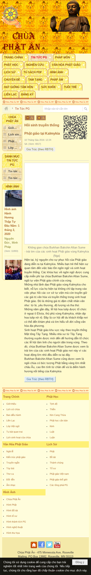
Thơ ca (10, 474)
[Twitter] (49, 548)
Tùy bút (10, 468)
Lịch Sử (52, 444)
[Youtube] (57, 548)
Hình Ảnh (12, 186)
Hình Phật (11, 504)
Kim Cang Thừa (58, 415)
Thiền (52, 409)
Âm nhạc (10, 485)
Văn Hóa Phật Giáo (15, 444)
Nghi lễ (9, 451)
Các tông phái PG (59, 485)
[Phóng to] (41, 118)
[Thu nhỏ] (29, 118)
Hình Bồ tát (12, 510)
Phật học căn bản (59, 420)
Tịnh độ (53, 404)
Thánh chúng (56, 462)
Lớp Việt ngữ (12, 426)
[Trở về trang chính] (34, 548)
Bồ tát (53, 457)
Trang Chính (11, 396)
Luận (52, 437)
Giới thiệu (11, 404)
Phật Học (52, 396)
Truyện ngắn (12, 462)
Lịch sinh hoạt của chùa (18, 437)
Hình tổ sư (11, 516)
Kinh (52, 426)
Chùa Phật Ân (13, 499)
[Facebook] (41, 548)
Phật (52, 451)
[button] (15, 57)
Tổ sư (53, 468)
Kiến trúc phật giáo (15, 457)
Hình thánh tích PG (16, 521)
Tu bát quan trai (14, 431)
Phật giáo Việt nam (59, 474)
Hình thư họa (13, 533)
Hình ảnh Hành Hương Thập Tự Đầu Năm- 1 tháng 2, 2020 (11, 219)
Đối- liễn (10, 479)
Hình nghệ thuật (14, 527)
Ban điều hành (13, 415)
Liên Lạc (10, 420)
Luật (52, 431)
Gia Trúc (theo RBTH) (39, 149)
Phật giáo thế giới (58, 479)
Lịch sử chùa (13, 409)
